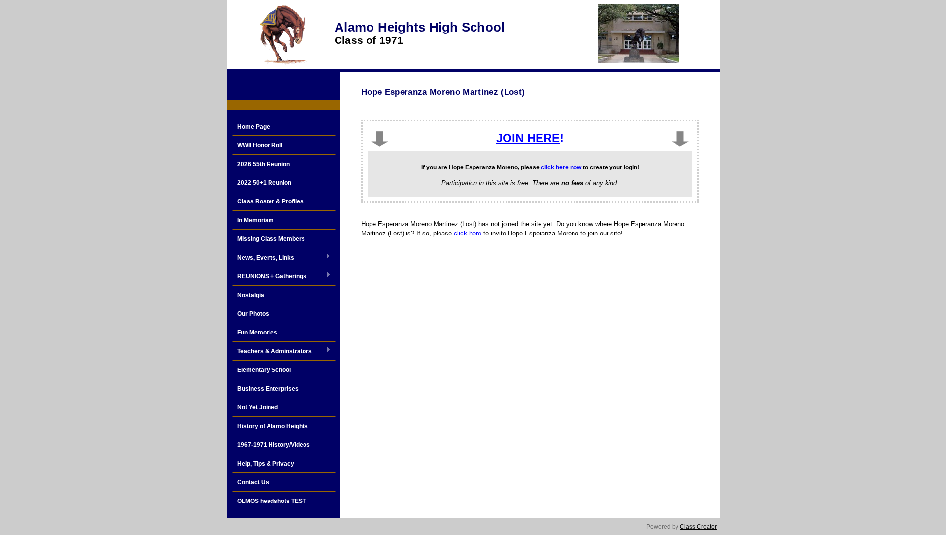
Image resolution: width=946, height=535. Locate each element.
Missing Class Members (271, 238)
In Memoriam (255, 220)
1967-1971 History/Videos (273, 444)
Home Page (253, 126)
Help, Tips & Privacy (265, 463)
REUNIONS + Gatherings (269, 277)
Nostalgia (250, 295)
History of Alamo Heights (272, 426)
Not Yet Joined (257, 407)
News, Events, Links (263, 258)
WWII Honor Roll (259, 145)
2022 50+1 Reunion (264, 182)
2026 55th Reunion (263, 164)
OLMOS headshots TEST (271, 501)
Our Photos (253, 313)
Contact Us (253, 482)
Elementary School (264, 370)
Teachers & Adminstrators (272, 352)
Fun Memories (257, 332)
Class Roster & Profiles (270, 201)
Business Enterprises (268, 388)
